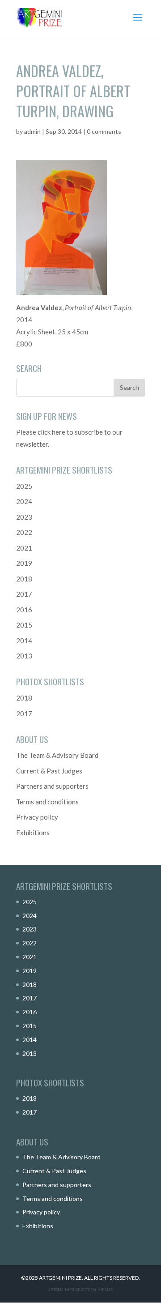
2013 (24, 656)
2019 (24, 563)
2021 (24, 548)
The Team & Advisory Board (57, 755)
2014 (24, 641)
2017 (24, 594)
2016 (24, 610)
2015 (24, 625)
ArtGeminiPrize (97, 1289)
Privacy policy (37, 817)
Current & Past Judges (49, 771)
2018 (24, 579)
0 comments (104, 131)
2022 (24, 532)
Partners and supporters (52, 786)
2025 (24, 486)
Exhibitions (33, 833)
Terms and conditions (47, 802)
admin (32, 131)
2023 (24, 517)
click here (51, 432)
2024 (24, 501)
